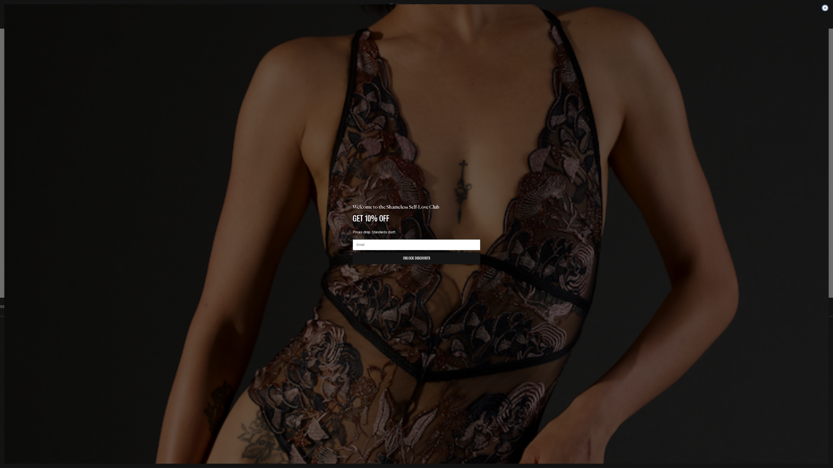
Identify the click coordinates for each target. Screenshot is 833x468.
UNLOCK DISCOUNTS (416, 258)
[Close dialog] (825, 8)
